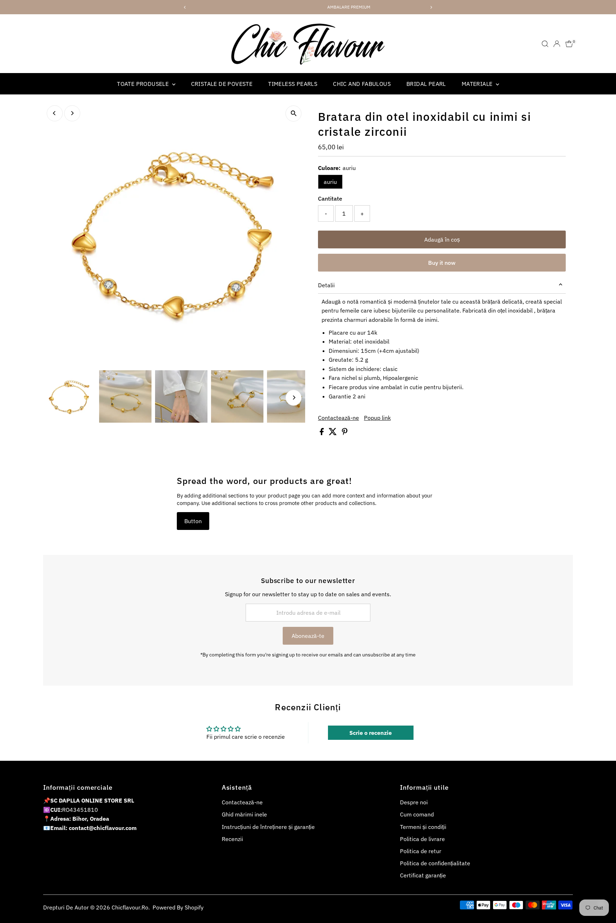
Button (193, 521)
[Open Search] (545, 44)
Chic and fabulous (362, 83)
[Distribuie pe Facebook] (322, 433)
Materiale (478, 83)
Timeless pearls (292, 83)
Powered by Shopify (178, 907)
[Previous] (55, 113)
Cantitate (330, 198)
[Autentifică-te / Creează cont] (557, 44)
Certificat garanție (423, 875)
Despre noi (414, 802)
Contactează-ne (338, 418)
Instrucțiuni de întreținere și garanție (268, 826)
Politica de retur (420, 851)
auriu (330, 181)
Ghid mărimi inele (244, 814)
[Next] (72, 113)
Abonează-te (308, 635)
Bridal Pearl (426, 83)
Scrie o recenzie (370, 732)
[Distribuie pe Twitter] (333, 433)
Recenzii (232, 838)
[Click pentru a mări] (294, 113)
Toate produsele (143, 83)
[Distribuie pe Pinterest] (345, 433)
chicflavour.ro (130, 907)
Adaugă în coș (442, 239)
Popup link (377, 418)
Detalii (326, 285)
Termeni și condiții (423, 826)
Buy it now (442, 262)
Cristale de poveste (222, 83)
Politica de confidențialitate (435, 863)
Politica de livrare (422, 838)
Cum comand (417, 814)
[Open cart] (569, 44)
